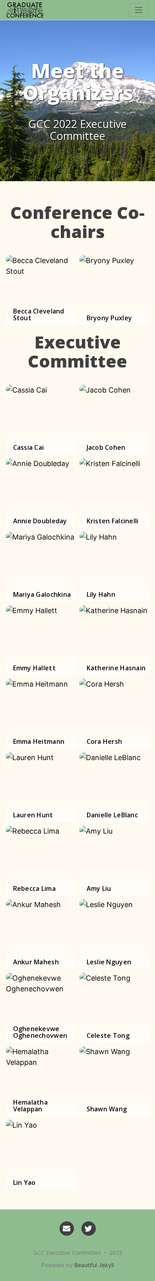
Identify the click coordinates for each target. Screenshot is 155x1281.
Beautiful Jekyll (94, 1265)
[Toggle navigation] (139, 10)
